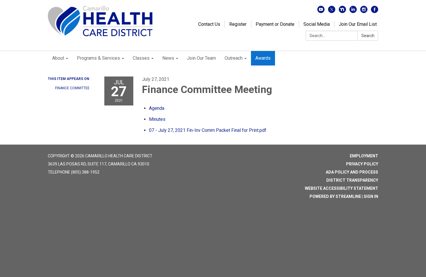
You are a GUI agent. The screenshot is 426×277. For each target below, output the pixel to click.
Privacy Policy (362, 164)
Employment (364, 156)
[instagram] (363, 11)
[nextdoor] (342, 11)
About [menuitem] (58, 58)
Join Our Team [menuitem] (201, 58)
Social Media (316, 24)
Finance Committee (72, 88)
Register (238, 24)
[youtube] (321, 11)
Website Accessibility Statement (341, 188)
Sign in (371, 196)
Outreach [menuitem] (234, 58)
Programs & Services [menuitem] (98, 58)
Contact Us (209, 24)
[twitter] (331, 11)
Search (367, 35)
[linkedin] (353, 11)
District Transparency (352, 180)
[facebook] (374, 11)
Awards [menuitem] (263, 58)
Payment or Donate (275, 24)
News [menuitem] (168, 58)
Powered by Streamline (335, 196)
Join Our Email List (358, 24)
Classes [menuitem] (141, 58)
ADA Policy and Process (352, 172)
